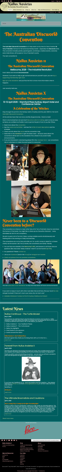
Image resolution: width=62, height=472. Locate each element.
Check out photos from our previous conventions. (20, 257)
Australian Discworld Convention (13, 114)
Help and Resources (43, 10)
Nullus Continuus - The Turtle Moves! (22, 314)
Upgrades (22, 446)
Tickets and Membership (8, 445)
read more (8, 340)
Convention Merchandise (26, 448)
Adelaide (7, 296)
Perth (26, 296)
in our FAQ (48, 249)
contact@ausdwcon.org (31, 384)
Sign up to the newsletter (11, 81)
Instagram (34, 254)
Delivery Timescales (25, 451)
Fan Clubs (54, 10)
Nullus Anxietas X (17, 10)
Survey (4, 446)
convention (21, 125)
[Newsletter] (11, 1)
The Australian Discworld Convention (18, 7)
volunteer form (42, 140)
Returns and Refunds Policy (27, 449)
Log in (52, 1)
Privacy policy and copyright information (27, 471)
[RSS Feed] (16, 440)
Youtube (42, 254)
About (33, 10)
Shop (27, 10)
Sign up (58, 1)
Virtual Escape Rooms (7, 461)
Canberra (20, 296)
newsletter (18, 134)
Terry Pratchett (41, 445)
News (3, 456)
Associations (41, 449)
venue (22, 131)
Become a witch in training (35, 120)
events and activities (15, 127)
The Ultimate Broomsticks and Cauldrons (24, 398)
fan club (55, 291)
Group (27, 254)
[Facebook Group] (4, 1)
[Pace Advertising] (31, 429)
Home (10, 10)
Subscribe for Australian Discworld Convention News (46, 440)
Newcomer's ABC (29, 246)
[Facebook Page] (2, 1)
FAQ (3, 458)
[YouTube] (8, 1)
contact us (22, 251)
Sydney (31, 296)
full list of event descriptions (40, 127)
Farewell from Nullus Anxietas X (20, 345)
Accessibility (5, 459)
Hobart (45, 296)
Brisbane (13, 296)
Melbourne (38, 296)
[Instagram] (6, 1)
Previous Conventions (43, 451)
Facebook (14, 254)
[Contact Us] (14, 440)
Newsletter (40, 446)
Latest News (13, 308)
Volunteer (40, 448)
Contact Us (5, 455)
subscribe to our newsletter (17, 285)
